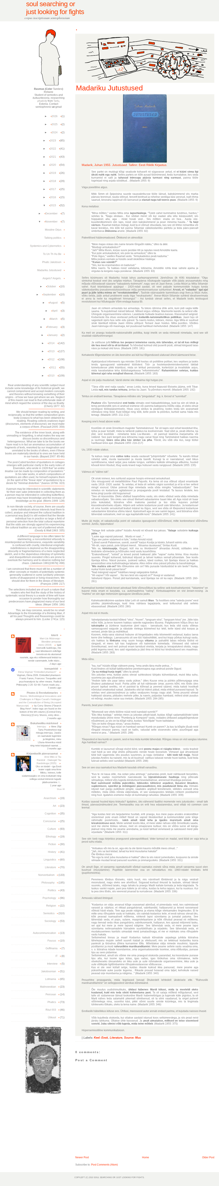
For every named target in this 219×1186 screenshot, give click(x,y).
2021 (53, 156)
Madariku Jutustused (109, 88)
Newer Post (82, 1157)
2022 (53, 148)
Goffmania (52, 948)
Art (54, 805)
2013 (52, 351)
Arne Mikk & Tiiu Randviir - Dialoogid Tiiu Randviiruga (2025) (49, 760)
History (52, 851)
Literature (116, 1037)
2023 (53, 140)
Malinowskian (48, 986)
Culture (51, 828)
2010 (52, 375)
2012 (52, 359)
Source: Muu (132, 1037)
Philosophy (48, 882)
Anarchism (50, 798)
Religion (51, 905)
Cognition (50, 813)
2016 (53, 197)
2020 (53, 164)
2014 (52, 343)
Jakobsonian (48, 971)
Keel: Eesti (101, 1037)
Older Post (208, 1157)
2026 (55, 116)
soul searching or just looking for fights (55, 8)
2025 (55, 124)
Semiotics (49, 913)
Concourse (49, 821)
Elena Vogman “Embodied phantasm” (37, 672)
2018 (53, 181)
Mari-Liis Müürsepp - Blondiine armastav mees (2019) (49, 641)
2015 (53, 205)
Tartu (56, 100)
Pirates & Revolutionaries (42, 692)
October (52, 286)
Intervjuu (42, 726)
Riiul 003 (51, 1009)
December (51, 213)
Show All (61, 789)
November (51, 221)
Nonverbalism (46, 875)
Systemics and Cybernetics (45, 245)
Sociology (50, 921)
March (54, 318)
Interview (52, 963)
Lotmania (50, 979)
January (53, 335)
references (51, 56)
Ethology (51, 836)
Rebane (48, 91)
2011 (53, 367)
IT (56, 956)
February (52, 327)
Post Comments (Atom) (104, 1164)
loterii (54, 635)
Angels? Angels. (52, 278)
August (53, 302)
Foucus (51, 940)
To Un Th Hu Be (52, 254)
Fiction (52, 844)
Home (145, 1157)
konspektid (51, 668)
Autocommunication (44, 933)
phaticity (42, 100)
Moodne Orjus (53, 229)
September (50, 294)
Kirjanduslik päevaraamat (42, 753)
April (55, 310)
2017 (53, 189)
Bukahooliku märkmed (44, 723)
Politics (52, 890)
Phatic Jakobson (51, 262)
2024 (55, 132)
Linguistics (50, 859)
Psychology (49, 898)
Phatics (51, 1002)
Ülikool (52, 1017)
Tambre (57, 88)
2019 (53, 173)
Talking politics (52, 237)
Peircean (51, 994)
